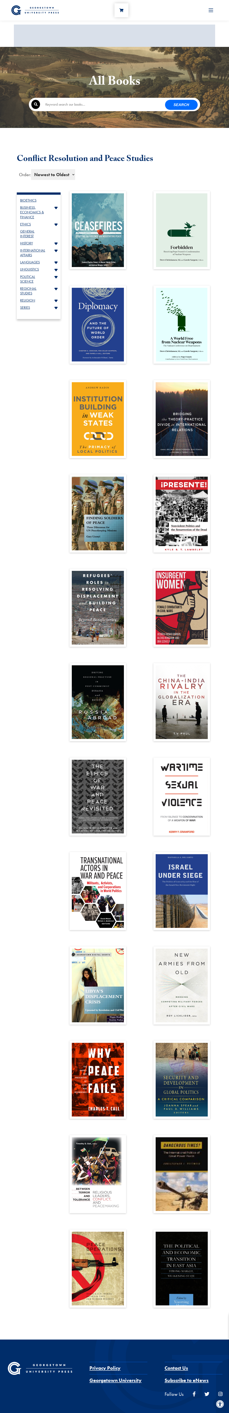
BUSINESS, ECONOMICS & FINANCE (32, 212)
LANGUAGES (30, 262)
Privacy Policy (105, 1368)
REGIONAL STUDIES (28, 291)
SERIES (25, 307)
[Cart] (121, 10)
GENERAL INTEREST (27, 233)
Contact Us (176, 1368)
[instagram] (220, 1394)
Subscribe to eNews (187, 1380)
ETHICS (25, 224)
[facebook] (194, 1394)
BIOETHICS (28, 200)
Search (181, 105)
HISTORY (26, 243)
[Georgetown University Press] (35, 9)
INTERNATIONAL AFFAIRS (32, 252)
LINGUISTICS (29, 269)
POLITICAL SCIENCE (27, 279)
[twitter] (206, 1394)
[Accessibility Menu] (220, 1404)
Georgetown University (115, 1380)
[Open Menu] (211, 10)
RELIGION (27, 300)
